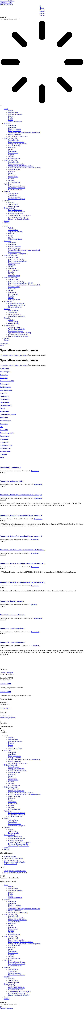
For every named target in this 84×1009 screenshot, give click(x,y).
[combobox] (9, 19)
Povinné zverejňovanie (15, 213)
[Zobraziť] (42, 462)
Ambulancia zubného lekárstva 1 (12, 615)
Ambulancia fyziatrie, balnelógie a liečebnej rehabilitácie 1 (22, 550)
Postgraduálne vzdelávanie (16, 188)
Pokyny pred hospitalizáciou (17, 144)
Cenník (10, 149)
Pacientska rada (13, 153)
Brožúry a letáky (13, 206)
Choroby (11, 156)
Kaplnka (11, 155)
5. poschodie (38, 484)
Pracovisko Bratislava (12, 355)
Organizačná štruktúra (15, 114)
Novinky (7, 200)
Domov (2, 355)
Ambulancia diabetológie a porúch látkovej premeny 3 (21, 536)
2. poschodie (38, 498)
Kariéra (10, 120)
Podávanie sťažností (10, 864)
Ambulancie (12, 125)
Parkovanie (11, 147)
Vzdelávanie (8, 184)
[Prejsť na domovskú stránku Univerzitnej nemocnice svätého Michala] (42, 11)
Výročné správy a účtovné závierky (19, 215)
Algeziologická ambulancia (10, 467)
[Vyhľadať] (1, 1006)
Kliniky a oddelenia (14, 129)
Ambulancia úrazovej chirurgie (12, 601)
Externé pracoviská (14, 134)
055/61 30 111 (6, 708)
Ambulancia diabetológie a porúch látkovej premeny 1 (21, 495)
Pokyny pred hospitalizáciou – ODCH (20, 166)
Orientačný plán (13, 140)
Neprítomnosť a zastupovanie (17, 136)
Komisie (11, 116)
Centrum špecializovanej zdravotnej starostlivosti (24, 132)
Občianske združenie (15, 121)
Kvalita (10, 118)
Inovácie (7, 191)
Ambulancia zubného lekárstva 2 (12, 628)
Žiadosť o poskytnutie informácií (18, 219)
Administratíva (13, 112)
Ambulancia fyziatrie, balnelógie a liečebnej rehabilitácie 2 (22, 563)
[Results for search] (42, 62)
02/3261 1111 (5, 684)
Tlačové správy (13, 204)
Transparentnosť (9, 208)
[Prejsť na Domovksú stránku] (42, 662)
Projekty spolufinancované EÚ (18, 217)
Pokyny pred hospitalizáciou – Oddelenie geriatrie (24, 167)
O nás (6, 109)
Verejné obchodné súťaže (16, 211)
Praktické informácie (10, 138)
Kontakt (6, 221)
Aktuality (11, 202)
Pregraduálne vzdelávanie (16, 186)
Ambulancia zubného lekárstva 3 (12, 642)
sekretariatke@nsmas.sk (7, 718)
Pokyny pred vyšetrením (16, 142)
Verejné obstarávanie (15, 210)
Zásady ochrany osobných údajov (15, 871)
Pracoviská (7, 123)
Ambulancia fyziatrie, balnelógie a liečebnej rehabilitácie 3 (22, 582)
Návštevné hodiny (14, 145)
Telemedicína (12, 195)
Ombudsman (12, 151)
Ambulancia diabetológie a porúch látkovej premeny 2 (21, 515)
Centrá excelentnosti (14, 197)
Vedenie (10, 110)
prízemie (34, 604)
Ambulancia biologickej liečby (11, 481)
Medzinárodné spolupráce (16, 199)
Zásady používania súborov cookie (15, 872)
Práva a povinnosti (14, 158)
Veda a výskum (13, 193)
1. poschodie (35, 471)
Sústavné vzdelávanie (15, 189)
